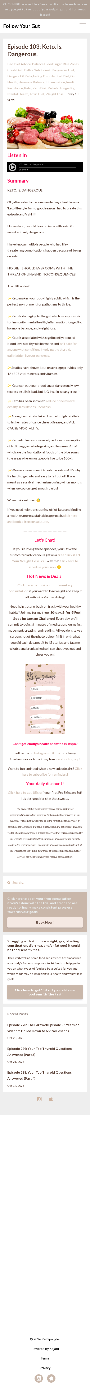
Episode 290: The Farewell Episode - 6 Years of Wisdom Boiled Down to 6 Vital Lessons (43, 1028)
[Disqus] (45, 1167)
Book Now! (45, 922)
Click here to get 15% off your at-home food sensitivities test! (45, 992)
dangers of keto (19, 76)
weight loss (54, 94)
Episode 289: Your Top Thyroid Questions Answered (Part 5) (39, 1052)
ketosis (53, 88)
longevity (67, 88)
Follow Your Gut (21, 26)
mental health (17, 94)
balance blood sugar (47, 64)
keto (27, 88)
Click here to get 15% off (26, 792)
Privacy (45, 1368)
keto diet (39, 88)
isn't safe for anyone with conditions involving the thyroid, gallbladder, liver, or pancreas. (42, 350)
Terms (45, 1358)
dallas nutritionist (37, 70)
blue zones (71, 64)
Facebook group (67, 759)
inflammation (55, 82)
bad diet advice (19, 64)
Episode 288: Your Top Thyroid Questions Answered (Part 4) (39, 1075)
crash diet (15, 70)
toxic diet (37, 94)
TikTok (55, 753)
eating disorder (44, 76)
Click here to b (28, 585)
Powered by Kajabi (45, 1349)
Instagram (41, 753)
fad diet (63, 76)
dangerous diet (63, 70)
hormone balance (31, 82)
